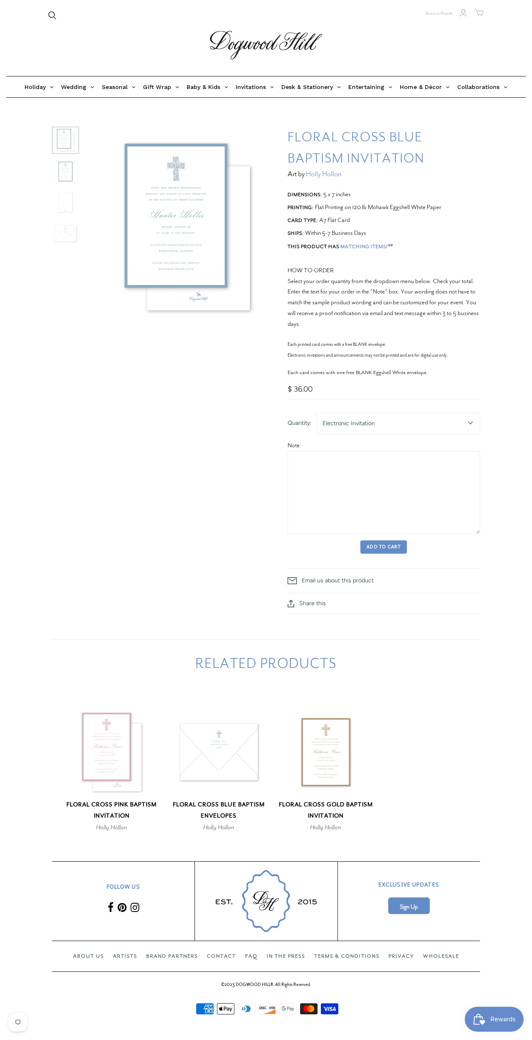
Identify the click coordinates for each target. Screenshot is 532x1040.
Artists (125, 956)
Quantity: (299, 422)
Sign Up (409, 907)
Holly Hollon (324, 174)
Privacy (401, 956)
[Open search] (52, 15)
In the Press (286, 956)
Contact (221, 956)
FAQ (251, 956)
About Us (88, 956)
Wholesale (441, 956)
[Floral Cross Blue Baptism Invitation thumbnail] (65, 140)
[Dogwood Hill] (266, 45)
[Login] (463, 12)
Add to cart (384, 547)
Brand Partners (172, 956)
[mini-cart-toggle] (479, 12)
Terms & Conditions (346, 956)
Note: (294, 445)
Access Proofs (439, 13)
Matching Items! (364, 246)
